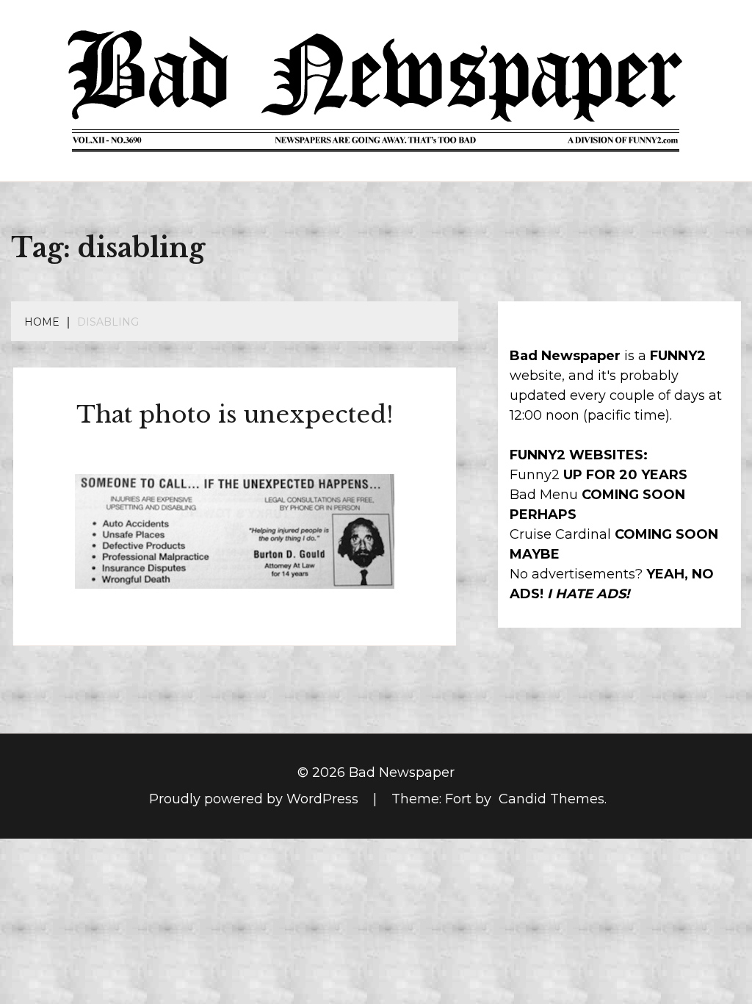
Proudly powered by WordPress (255, 799)
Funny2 (535, 475)
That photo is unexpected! (234, 414)
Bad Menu (544, 495)
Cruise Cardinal (560, 534)
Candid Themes (551, 799)
